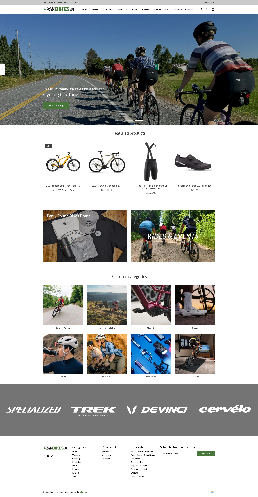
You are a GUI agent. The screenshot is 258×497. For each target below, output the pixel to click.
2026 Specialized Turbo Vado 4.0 (63, 185)
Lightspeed (83, 492)
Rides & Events (137, 476)
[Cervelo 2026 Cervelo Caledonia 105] (107, 162)
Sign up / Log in (209, 2)
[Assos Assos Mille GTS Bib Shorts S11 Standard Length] (151, 162)
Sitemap (134, 473)
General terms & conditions (143, 455)
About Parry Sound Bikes (142, 452)
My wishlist (106, 459)
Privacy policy (137, 462)
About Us (189, 9)
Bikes (74, 452)
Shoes (195, 328)
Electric (151, 328)
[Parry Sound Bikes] (59, 9)
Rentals (157, 9)
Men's (63, 376)
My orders (106, 455)
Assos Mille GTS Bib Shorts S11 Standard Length (151, 187)
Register (105, 452)
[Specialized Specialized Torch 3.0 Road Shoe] (195, 162)
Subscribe (206, 453)
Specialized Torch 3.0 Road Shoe (195, 185)
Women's (107, 376)
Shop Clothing (56, 105)
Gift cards (177, 9)
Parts (74, 466)
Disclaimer (135, 459)
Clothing (76, 459)
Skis (74, 476)
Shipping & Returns (139, 466)
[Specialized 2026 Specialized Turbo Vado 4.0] (63, 162)
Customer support (139, 469)
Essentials (151, 376)
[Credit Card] (212, 492)
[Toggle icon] (203, 9)
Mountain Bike (107, 328)
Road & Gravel (63, 328)
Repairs (75, 469)
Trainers (194, 376)
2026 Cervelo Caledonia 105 (107, 185)
